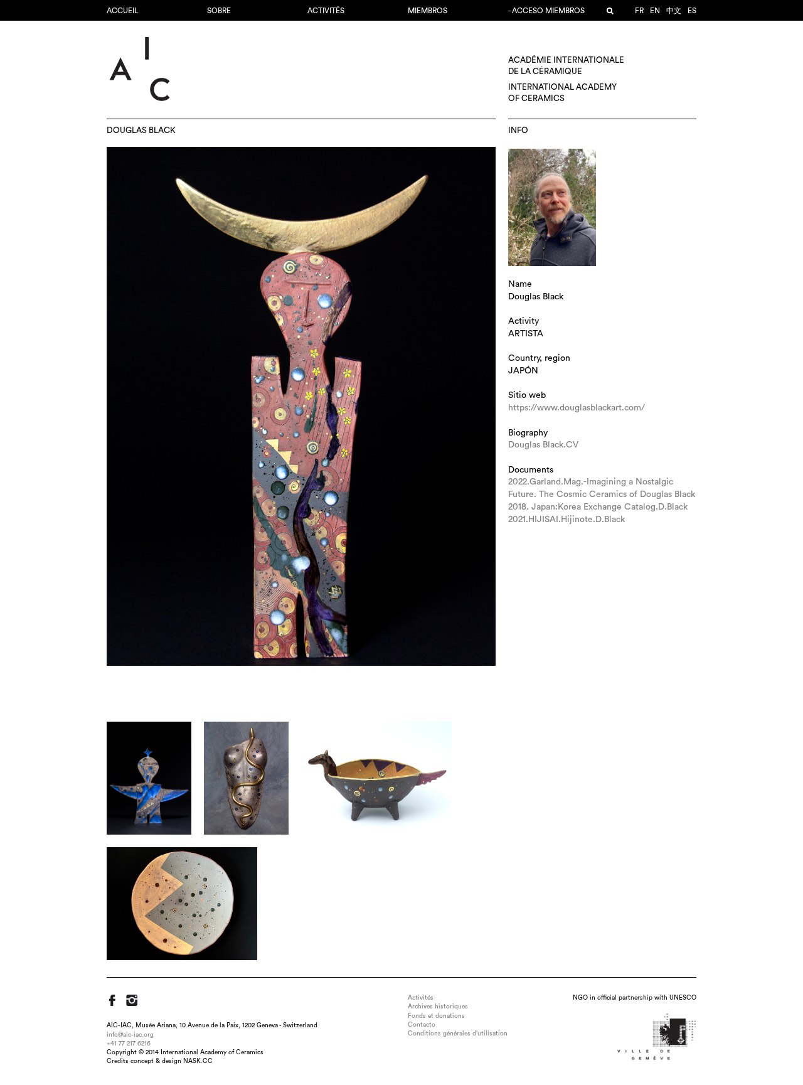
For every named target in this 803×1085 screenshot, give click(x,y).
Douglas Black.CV (543, 445)
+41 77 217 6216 (129, 1043)
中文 (673, 10)
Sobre (219, 10)
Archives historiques (438, 1006)
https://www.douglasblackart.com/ (576, 408)
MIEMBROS (427, 10)
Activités (325, 10)
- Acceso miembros (546, 10)
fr (639, 10)
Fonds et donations (436, 1016)
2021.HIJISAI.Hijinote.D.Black (566, 519)
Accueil (123, 10)
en (655, 10)
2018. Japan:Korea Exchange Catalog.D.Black (598, 507)
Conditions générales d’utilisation (458, 1033)
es (692, 10)
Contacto (421, 1025)
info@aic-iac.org (130, 1035)
